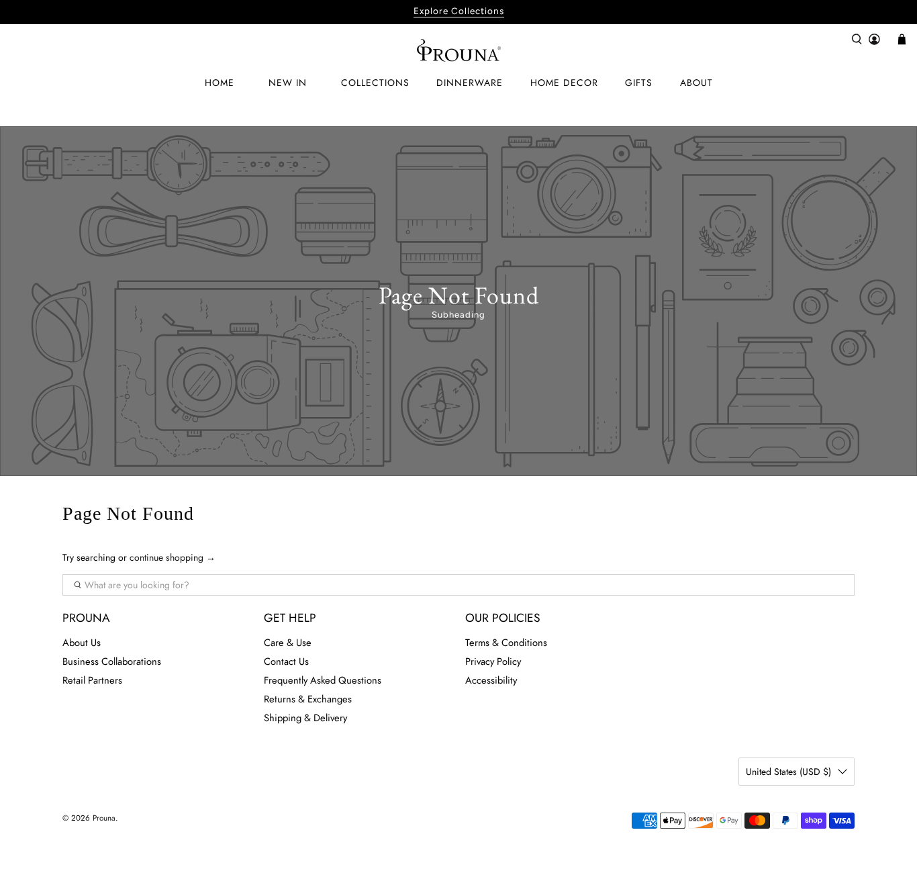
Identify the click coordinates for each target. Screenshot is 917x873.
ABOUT (696, 82)
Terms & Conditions (506, 642)
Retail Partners (92, 680)
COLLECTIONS (375, 82)
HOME (219, 82)
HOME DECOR (564, 82)
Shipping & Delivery (305, 717)
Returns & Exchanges (308, 699)
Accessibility (491, 680)
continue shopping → (172, 557)
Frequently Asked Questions (322, 680)
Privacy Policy (493, 661)
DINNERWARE (469, 82)
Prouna (104, 818)
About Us (81, 642)
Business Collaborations (111, 661)
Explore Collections (459, 10)
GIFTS (639, 82)
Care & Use (287, 642)
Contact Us (286, 661)
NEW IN (288, 82)
